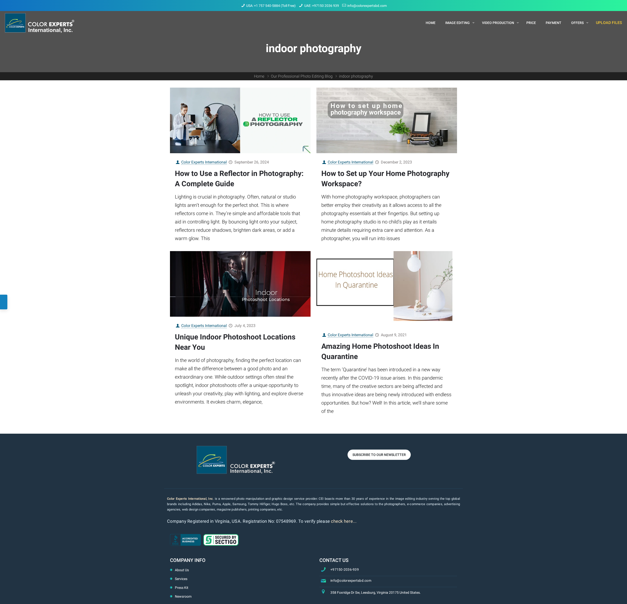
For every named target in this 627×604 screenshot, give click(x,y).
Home (259, 76)
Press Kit (181, 588)
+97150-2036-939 (344, 569)
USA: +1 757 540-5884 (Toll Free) (271, 6)
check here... (344, 521)
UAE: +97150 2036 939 (321, 6)
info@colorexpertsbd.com (367, 6)
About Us (182, 570)
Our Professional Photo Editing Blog (302, 76)
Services (181, 579)
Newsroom (183, 596)
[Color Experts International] (39, 23)
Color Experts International (204, 162)
